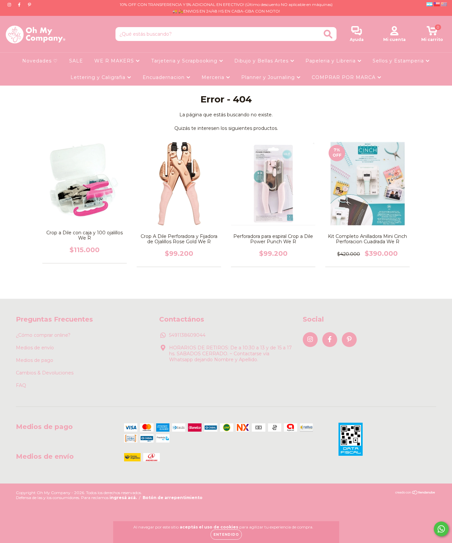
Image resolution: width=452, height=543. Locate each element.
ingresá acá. (123, 497)
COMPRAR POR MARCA (344, 77)
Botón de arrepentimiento (173, 497)
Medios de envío (35, 348)
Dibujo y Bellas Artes (262, 61)
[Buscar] (328, 34)
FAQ (21, 385)
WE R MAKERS (115, 61)
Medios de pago (34, 360)
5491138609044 (187, 335)
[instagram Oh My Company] (10, 5)
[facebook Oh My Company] (20, 5)
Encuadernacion (164, 77)
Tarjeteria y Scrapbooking (185, 61)
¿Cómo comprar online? (43, 335)
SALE (76, 61)
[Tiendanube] (415, 493)
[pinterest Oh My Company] (29, 5)
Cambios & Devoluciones (44, 373)
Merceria (214, 77)
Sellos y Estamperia (399, 61)
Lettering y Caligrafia (98, 77)
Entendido (226, 534)
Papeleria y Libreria (331, 61)
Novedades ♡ (40, 61)
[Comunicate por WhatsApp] (441, 529)
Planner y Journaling (268, 77)
